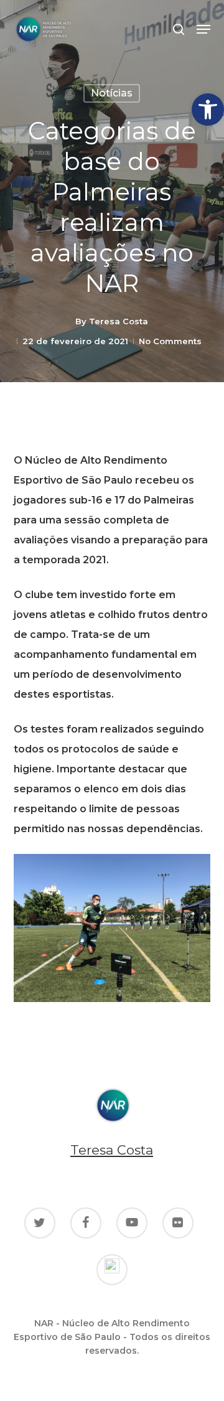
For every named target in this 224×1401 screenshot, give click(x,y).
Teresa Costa (118, 321)
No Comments (170, 341)
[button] (208, 109)
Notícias (112, 93)
